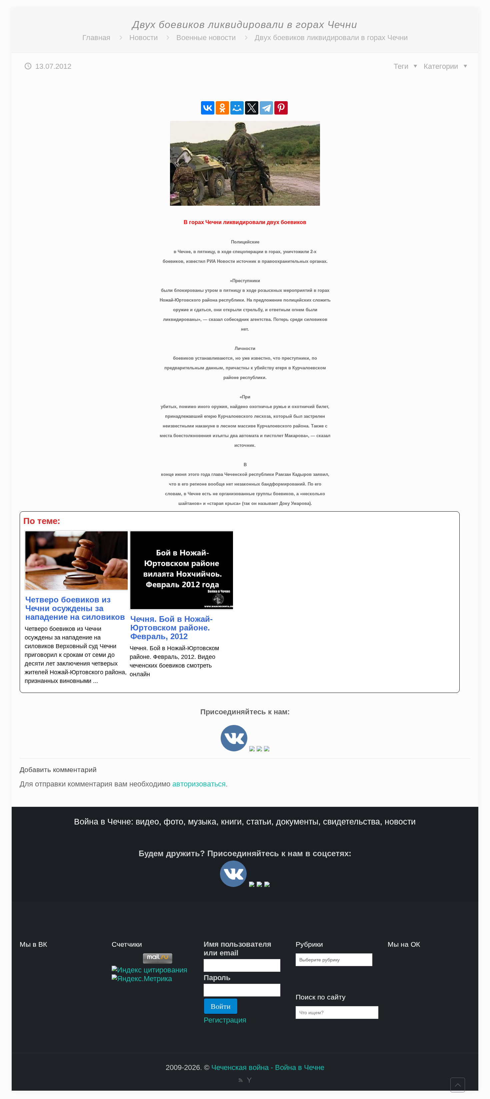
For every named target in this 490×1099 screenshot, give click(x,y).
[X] (251, 108)
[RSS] (240, 1080)
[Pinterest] (281, 108)
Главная (96, 37)
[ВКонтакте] (207, 108)
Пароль (217, 977)
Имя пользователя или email (237, 948)
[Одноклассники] (222, 108)
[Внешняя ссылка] (234, 749)
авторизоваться (199, 784)
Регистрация (225, 1020)
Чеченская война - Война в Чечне (267, 1067)
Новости (143, 37)
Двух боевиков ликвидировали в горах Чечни (331, 37)
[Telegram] (266, 108)
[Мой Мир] (237, 108)
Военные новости (206, 37)
